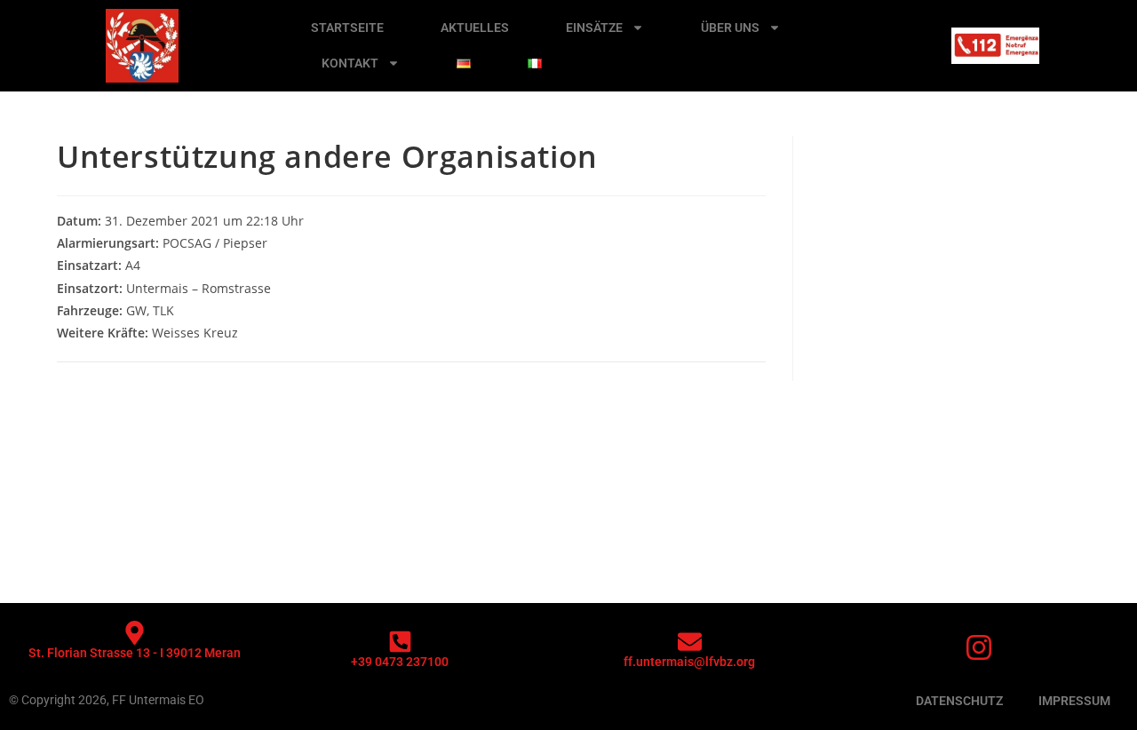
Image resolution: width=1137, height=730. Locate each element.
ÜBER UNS (730, 27)
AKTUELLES (475, 27)
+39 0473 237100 (400, 662)
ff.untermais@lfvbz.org (689, 662)
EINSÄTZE (594, 27)
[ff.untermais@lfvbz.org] (690, 642)
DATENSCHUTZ (959, 701)
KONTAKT (350, 63)
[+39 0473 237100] (400, 642)
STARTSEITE (347, 27)
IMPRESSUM (1074, 701)
